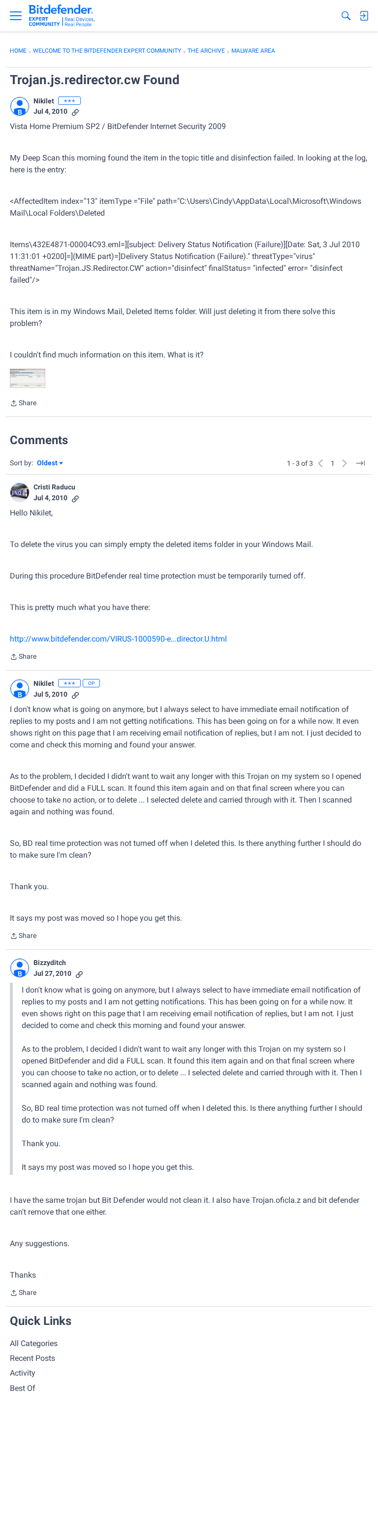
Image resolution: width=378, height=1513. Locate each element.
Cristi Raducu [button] (54, 487)
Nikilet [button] (43, 101)
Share (23, 404)
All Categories (34, 1343)
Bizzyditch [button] (49, 962)
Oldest (48, 463)
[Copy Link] (75, 111)
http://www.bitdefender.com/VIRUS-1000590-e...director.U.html (118, 639)
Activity (22, 1373)
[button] (20, 106)
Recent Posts (32, 1358)
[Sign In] (364, 16)
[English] (62, 16)
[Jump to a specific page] (360, 463)
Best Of (22, 1388)
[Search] (346, 16)
